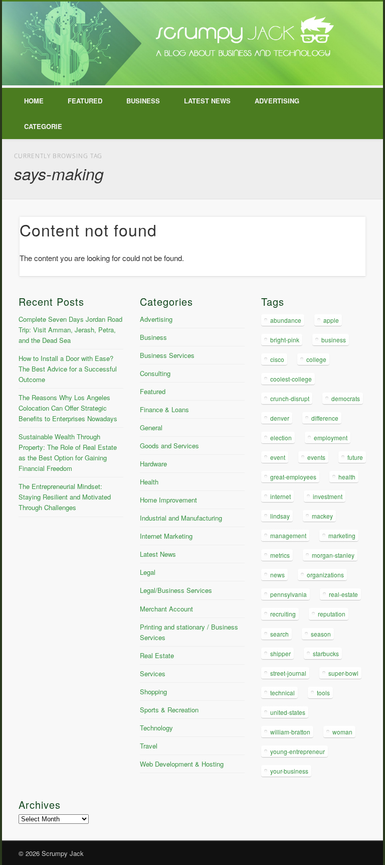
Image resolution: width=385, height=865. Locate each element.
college (316, 359)
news (277, 574)
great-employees (293, 476)
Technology (156, 727)
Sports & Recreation (169, 709)
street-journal (288, 673)
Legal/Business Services (176, 590)
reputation (331, 613)
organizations (325, 574)
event (277, 457)
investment (327, 496)
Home (34, 100)
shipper (280, 653)
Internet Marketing (166, 536)
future (355, 457)
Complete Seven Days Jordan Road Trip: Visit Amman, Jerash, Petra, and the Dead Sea (70, 329)
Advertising (277, 100)
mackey (322, 516)
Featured (85, 100)
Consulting (155, 373)
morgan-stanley (333, 555)
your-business (289, 771)
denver (279, 418)
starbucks (326, 653)
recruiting (283, 613)
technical (282, 692)
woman (342, 731)
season (321, 634)
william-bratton (290, 731)
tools (323, 692)
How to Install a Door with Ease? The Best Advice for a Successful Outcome (68, 368)
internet (280, 496)
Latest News (207, 100)
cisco (277, 359)
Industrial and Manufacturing (181, 518)
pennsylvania (288, 594)
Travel (148, 746)
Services (152, 673)
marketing (341, 535)
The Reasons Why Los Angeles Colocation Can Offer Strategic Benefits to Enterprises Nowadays (68, 408)
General (151, 427)
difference (324, 418)
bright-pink (284, 339)
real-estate (343, 594)
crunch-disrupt (289, 398)
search (279, 634)
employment (330, 437)
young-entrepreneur (297, 751)
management (288, 535)
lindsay (280, 516)
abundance (285, 320)
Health (149, 481)
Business (143, 100)
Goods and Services (169, 445)
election (281, 437)
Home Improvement (168, 500)
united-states (287, 712)
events (316, 457)
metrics (280, 555)
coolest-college (291, 379)
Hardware (153, 463)
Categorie (43, 126)
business (333, 339)
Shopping (153, 691)
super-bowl (343, 673)
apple (331, 320)
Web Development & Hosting (182, 764)
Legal (147, 572)
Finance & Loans (164, 409)
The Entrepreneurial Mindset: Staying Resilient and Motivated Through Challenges (65, 496)
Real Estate (157, 655)
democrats (345, 398)
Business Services (167, 355)
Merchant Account (166, 608)
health (346, 476)
